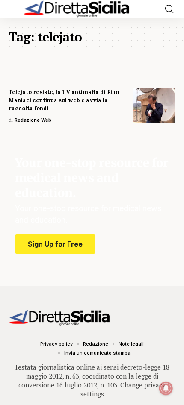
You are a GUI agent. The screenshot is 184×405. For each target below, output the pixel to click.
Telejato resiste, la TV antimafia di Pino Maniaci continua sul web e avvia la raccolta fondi (64, 100)
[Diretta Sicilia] (77, 9)
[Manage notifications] (166, 388)
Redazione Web (33, 120)
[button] (16, 9)
